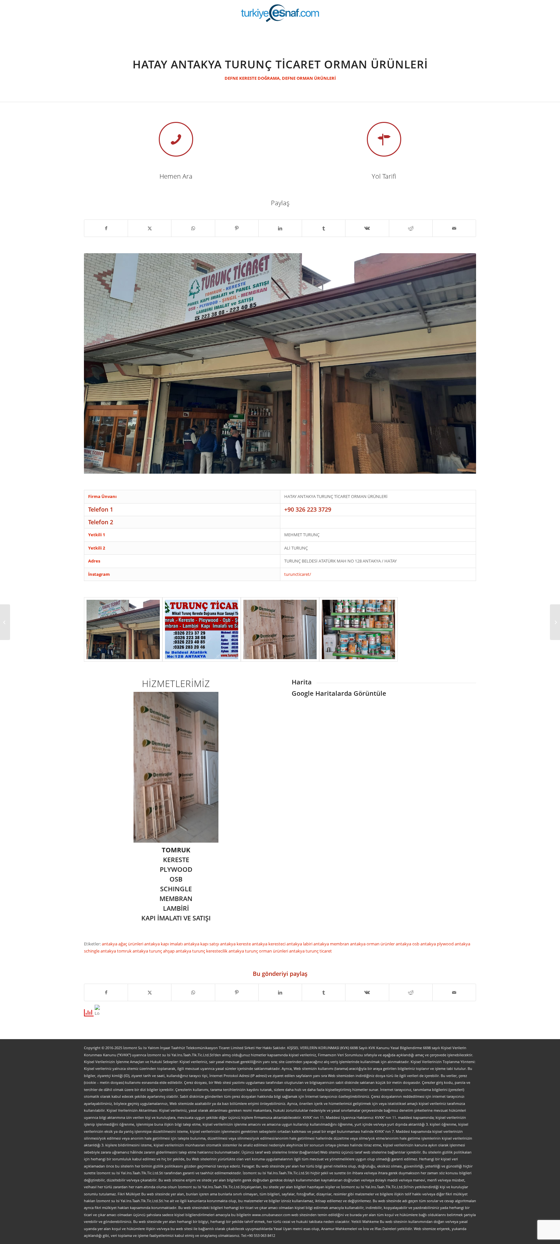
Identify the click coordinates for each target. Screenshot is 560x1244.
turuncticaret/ (297, 574)
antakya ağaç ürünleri (123, 944)
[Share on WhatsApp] (193, 228)
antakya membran (331, 944)
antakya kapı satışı (202, 944)
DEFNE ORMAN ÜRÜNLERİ (309, 78)
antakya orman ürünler (373, 944)
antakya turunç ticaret (310, 951)
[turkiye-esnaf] (280, 13)
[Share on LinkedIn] (280, 228)
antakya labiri (299, 944)
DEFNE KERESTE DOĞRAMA (252, 78)
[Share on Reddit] (410, 228)
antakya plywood (437, 944)
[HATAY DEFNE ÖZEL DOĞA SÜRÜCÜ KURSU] (555, 622)
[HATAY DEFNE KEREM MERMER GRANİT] (5, 622)
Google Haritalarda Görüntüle (339, 693)
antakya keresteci (269, 944)
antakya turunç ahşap (154, 951)
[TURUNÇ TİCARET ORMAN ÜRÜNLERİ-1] (201, 629)
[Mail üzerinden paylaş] (454, 228)
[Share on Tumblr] (323, 228)
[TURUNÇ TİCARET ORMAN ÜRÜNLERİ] (123, 629)
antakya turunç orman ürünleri (258, 951)
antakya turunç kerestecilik (202, 951)
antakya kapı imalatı (164, 944)
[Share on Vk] (367, 228)
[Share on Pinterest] (236, 228)
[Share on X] (149, 228)
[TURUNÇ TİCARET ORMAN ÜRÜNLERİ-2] (280, 629)
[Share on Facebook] (106, 228)
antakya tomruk (116, 951)
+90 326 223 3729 (307, 509)
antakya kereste (236, 944)
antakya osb (408, 944)
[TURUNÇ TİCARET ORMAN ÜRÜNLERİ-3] (358, 629)
